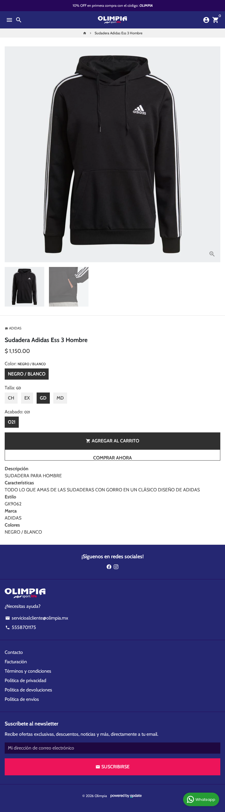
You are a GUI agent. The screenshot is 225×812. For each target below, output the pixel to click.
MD (60, 398)
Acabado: (17, 412)
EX (27, 398)
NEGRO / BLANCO (26, 374)
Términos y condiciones (28, 671)
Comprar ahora (112, 458)
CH (11, 398)
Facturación (16, 661)
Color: (25, 363)
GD (43, 398)
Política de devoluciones (28, 690)
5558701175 (20, 627)
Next (214, 154)
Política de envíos (22, 699)
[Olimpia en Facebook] (109, 566)
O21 (12, 422)
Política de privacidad (25, 680)
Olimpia (101, 796)
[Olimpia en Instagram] (116, 566)
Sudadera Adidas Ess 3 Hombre (118, 33)
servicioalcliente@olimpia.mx (36, 618)
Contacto (14, 652)
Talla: (13, 387)
